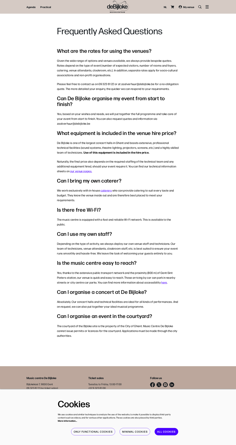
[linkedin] (171, 384)
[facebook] (152, 384)
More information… (67, 420)
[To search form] (199, 7)
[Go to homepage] (118, 7)
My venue (188, 7)
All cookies (166, 431)
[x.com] (159, 384)
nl (165, 7)
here (164, 282)
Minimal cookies (135, 431)
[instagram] (165, 384)
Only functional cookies (93, 431)
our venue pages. (81, 171)
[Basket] (172, 7)
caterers (106, 190)
